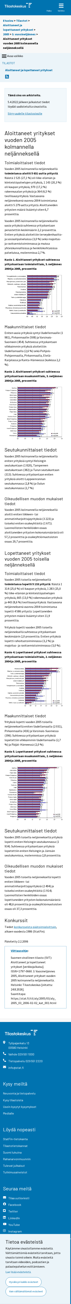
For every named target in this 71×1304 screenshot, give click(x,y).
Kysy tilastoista (13, 1100)
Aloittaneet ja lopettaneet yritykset (28, 70)
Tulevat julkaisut (14, 1165)
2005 (6, 34)
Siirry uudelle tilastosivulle (25, 113)
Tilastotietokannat (15, 1146)
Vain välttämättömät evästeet (26, 1291)
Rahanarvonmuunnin (17, 1159)
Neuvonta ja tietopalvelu (19, 1093)
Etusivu (8, 20)
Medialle (8, 1113)
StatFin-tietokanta (15, 1139)
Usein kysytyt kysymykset (19, 1106)
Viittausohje (19, 951)
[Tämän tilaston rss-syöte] (7, 77)
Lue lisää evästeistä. (18, 1272)
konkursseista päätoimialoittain (35, 927)
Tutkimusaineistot (15, 1172)
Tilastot (21, 20)
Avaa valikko (15, 56)
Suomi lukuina (12, 1152)
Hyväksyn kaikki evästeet (23, 1282)
